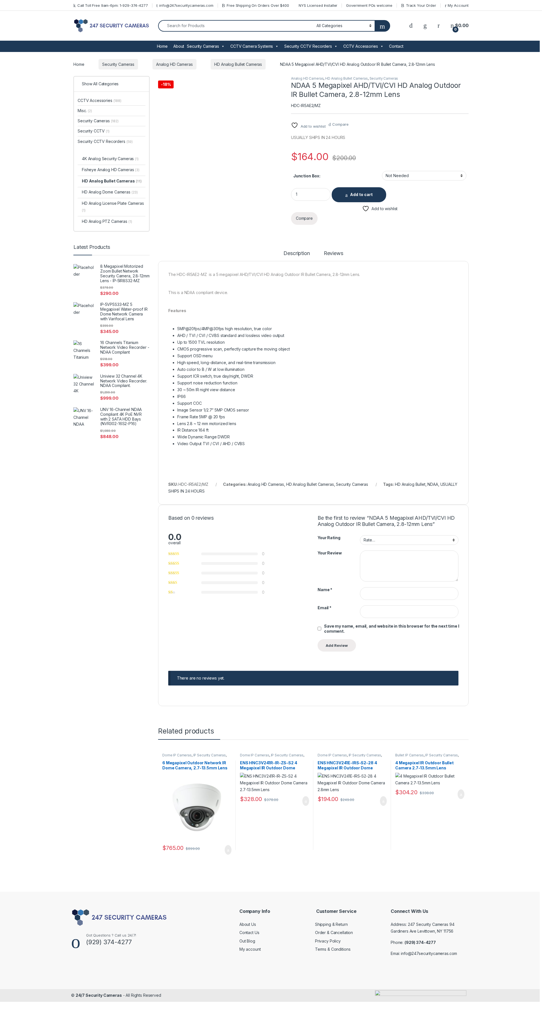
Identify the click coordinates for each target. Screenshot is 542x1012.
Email (324, 607)
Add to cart (361, 194)
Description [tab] (296, 253)
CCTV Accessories (360, 46)
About (178, 46)
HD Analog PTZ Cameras (107, 221)
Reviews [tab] (333, 253)
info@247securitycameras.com (186, 5)
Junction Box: (306, 175)
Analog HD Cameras (174, 64)
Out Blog (247, 941)
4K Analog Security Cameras (110, 158)
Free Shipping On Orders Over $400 (258, 5)
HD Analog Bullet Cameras (238, 64)
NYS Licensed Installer (318, 5)
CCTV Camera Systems (251, 46)
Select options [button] (224, 850)
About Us (247, 924)
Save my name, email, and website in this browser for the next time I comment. (391, 629)
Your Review (330, 552)
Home (162, 46)
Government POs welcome (369, 5)
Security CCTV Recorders (308, 46)
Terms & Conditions (332, 949)
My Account (458, 5)
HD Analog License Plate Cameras (113, 206)
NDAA (432, 484)
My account (250, 949)
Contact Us (249, 932)
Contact (396, 46)
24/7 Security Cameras (99, 995)
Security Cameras (203, 46)
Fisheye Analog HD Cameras (110, 169)
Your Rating (329, 537)
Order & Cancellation (334, 932)
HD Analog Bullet (410, 484)
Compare (340, 124)
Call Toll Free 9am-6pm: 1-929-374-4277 (112, 5)
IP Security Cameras (209, 755)
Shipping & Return (331, 924)
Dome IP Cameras (177, 755)
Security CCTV (94, 131)
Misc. (85, 110)
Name (325, 589)
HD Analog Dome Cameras (110, 192)
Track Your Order (421, 5)
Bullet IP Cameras (409, 755)
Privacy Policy (328, 941)
